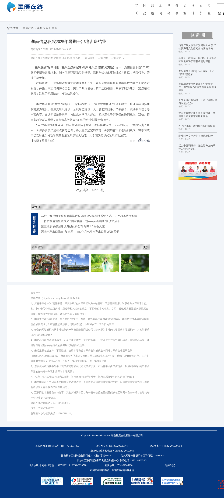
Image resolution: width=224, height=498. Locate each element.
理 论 (192, 12)
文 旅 (184, 12)
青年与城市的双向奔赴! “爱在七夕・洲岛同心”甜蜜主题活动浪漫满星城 (197, 87)
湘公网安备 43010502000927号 (112, 446)
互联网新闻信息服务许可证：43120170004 (57, 446)
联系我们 (170, 465)
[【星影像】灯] (105, 262)
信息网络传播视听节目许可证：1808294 (142, 455)
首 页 (136, 12)
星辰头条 (42, 28)
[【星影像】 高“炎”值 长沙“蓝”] (75, 262)
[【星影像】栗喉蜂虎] (135, 262)
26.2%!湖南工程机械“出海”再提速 (196, 126)
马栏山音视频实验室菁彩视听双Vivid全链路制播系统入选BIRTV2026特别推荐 (89, 215)
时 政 (144, 12)
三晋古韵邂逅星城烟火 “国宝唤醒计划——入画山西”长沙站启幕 (80, 221)
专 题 (209, 12)
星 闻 (160, 12)
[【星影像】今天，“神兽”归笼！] (45, 263)
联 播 (152, 12)
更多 (146, 247)
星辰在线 (28, 28)
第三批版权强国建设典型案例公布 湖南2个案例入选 (73, 226)
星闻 (54, 28)
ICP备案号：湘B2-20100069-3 (166, 446)
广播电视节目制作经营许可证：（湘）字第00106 (85, 455)
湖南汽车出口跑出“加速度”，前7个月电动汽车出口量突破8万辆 (80, 231)
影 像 (176, 12)
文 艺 (201, 12)
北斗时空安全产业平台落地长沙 (195, 136)
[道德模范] (197, 170)
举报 (132, 140)
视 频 (168, 12)
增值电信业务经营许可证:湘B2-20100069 (112, 450)
